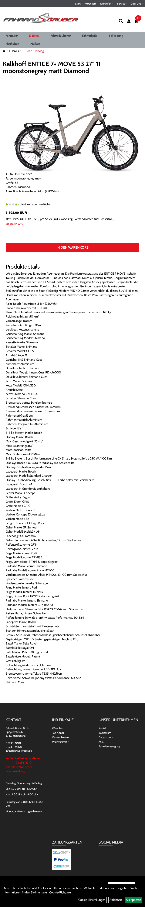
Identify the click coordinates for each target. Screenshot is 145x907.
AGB (101, 742)
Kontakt (103, 728)
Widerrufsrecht (60, 742)
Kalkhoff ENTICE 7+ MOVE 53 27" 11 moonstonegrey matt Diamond (52, 67)
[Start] (4, 51)
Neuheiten (12, 43)
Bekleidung (116, 35)
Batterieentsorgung (109, 746)
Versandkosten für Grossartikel (94, 219)
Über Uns (136, 3)
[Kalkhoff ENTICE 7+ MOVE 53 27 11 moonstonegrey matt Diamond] (72, 129)
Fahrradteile (89, 35)
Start (78, 3)
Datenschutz (106, 737)
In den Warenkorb (72, 247)
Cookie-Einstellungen (92, 900)
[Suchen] (120, 20)
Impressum (105, 732)
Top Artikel (58, 732)
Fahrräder (12, 35)
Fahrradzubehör (60, 35)
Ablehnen (116, 900)
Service (121, 3)
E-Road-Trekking (33, 51)
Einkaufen (105, 3)
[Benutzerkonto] (128, 21)
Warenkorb (90, 3)
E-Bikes (34, 35)
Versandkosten (60, 737)
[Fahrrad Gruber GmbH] (40, 17)
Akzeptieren (133, 900)
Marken (35, 43)
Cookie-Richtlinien (60, 892)
